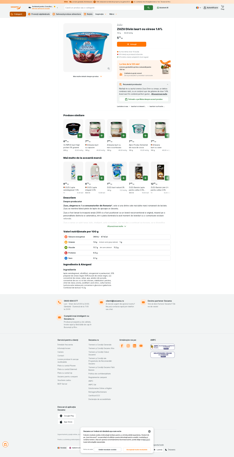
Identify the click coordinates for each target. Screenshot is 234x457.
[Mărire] (109, 69)
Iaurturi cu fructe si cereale (157, 106)
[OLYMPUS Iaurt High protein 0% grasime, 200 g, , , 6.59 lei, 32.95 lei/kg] (73, 129)
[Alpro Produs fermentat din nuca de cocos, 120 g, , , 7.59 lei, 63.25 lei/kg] (139, 129)
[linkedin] (134, 345)
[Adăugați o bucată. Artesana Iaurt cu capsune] (101, 135)
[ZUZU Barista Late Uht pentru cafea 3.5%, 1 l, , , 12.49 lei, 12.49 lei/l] (161, 171)
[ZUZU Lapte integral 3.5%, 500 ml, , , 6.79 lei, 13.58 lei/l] (95, 171)
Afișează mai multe (159, 94)
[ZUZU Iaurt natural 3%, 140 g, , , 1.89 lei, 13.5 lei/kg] (117, 171)
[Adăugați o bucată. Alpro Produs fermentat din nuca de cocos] (145, 135)
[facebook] (121, 345)
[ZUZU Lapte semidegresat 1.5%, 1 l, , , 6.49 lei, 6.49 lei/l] (73, 171)
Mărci (111, 14)
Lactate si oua (122, 106)
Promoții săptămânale (40, 14)
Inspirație (99, 14)
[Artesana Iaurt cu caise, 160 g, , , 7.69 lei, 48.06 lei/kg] (161, 129)
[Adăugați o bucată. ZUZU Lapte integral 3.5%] (101, 178)
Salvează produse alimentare (68, 14)
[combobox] (104, 7)
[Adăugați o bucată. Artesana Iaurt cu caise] (167, 135)
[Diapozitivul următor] (166, 129)
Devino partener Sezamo (160, 301)
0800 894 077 (71, 301)
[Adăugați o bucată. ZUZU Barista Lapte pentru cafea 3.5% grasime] (145, 178)
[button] (210, 8)
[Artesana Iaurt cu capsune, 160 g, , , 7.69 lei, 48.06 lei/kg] (95, 129)
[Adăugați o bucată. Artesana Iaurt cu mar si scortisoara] (123, 135)
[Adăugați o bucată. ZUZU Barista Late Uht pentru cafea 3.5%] (167, 178)
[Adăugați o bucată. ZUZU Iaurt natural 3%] (123, 178)
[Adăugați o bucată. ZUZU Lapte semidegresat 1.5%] (79, 178)
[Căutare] (148, 7)
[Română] (198, 7)
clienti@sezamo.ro (115, 301)
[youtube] (140, 345)
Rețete (90, 14)
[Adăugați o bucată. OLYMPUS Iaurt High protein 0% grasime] (79, 135)
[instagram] (128, 345)
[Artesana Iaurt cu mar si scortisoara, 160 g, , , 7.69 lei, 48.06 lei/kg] (117, 129)
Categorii (18, 14)
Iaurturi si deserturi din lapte (139, 106)
